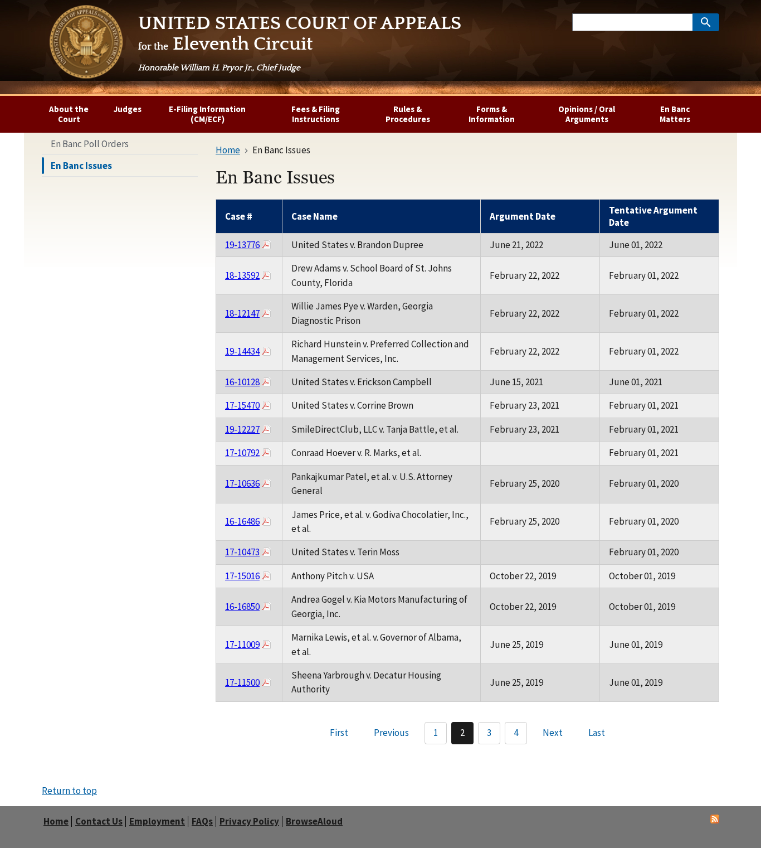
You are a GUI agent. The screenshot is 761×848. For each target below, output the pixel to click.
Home (56, 821)
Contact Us (99, 821)
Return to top (69, 790)
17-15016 (242, 576)
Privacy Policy (249, 821)
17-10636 (242, 483)
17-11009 (242, 644)
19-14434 (242, 351)
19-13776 (242, 245)
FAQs (202, 821)
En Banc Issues (81, 165)
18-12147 (242, 313)
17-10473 (242, 552)
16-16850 (242, 606)
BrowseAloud (314, 821)
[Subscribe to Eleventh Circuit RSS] (714, 820)
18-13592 (242, 275)
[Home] (86, 44)
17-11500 (242, 682)
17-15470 (242, 405)
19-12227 (242, 429)
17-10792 (242, 453)
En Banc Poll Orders (90, 144)
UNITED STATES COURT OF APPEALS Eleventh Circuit (299, 43)
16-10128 (242, 382)
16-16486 (242, 521)
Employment (157, 821)
